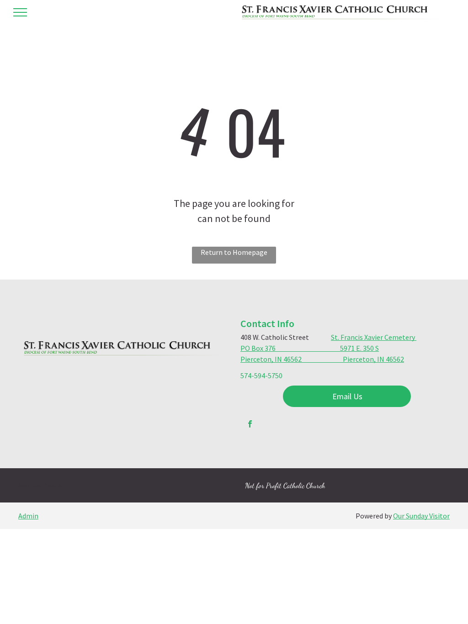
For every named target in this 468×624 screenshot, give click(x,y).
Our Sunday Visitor (421, 515)
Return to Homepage (234, 252)
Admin (28, 515)
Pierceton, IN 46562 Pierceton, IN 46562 (322, 359)
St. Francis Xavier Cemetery (373, 337)
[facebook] (250, 425)
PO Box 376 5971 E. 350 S (309, 348)
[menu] (20, 12)
